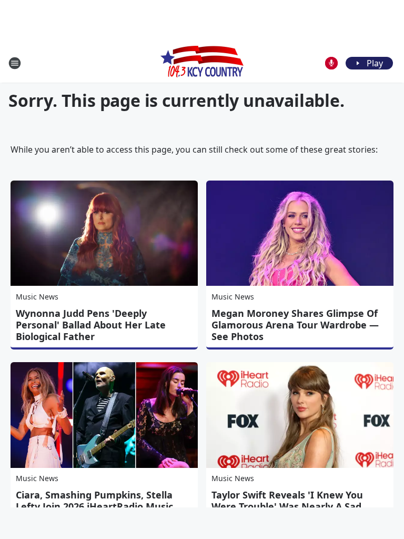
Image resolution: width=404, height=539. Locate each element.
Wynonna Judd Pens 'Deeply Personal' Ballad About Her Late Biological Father (91, 324)
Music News (37, 297)
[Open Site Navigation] (14, 63)
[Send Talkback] (331, 63)
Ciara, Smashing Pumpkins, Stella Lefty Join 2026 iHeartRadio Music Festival (94, 506)
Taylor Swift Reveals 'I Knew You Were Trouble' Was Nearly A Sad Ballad (287, 506)
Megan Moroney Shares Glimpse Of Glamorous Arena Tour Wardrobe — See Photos (295, 324)
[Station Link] (202, 63)
